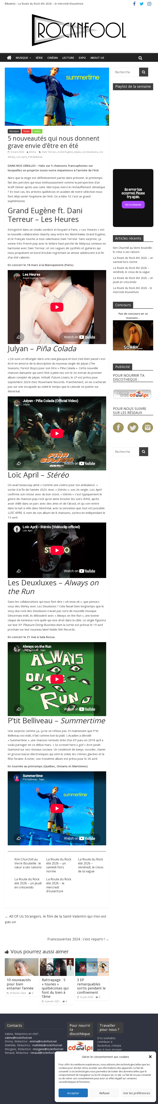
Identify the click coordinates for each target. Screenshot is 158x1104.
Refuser (104, 1093)
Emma (32, 152)
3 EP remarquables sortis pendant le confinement (91, 986)
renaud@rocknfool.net (44, 1053)
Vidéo (37, 131)
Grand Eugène (65, 152)
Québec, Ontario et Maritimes (65, 766)
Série (39, 57)
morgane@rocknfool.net (48, 1049)
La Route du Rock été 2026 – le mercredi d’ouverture (58, 885)
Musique (22, 57)
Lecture (68, 57)
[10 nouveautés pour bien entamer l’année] (22, 960)
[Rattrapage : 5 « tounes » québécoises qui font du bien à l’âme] (57, 960)
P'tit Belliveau (35, 157)
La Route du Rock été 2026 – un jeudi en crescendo (50, 3)
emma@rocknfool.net (43, 1041)
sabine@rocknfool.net (18, 1037)
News (26, 131)
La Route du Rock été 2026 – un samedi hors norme (58, 865)
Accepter (73, 1093)
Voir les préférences (136, 1093)
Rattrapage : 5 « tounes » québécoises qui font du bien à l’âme (55, 988)
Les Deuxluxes (90, 152)
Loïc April (21, 157)
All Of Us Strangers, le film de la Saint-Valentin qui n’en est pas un (55, 919)
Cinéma (52, 57)
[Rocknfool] (79, 30)
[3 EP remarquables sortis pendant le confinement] (92, 960)
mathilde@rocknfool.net (47, 1045)
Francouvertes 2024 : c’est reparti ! (78, 939)
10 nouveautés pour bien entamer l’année (20, 983)
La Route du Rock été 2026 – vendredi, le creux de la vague (90, 865)
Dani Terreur (49, 152)
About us (97, 57)
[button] (150, 1057)
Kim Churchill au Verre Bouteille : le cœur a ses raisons (28, 863)
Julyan (77, 152)
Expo (82, 57)
